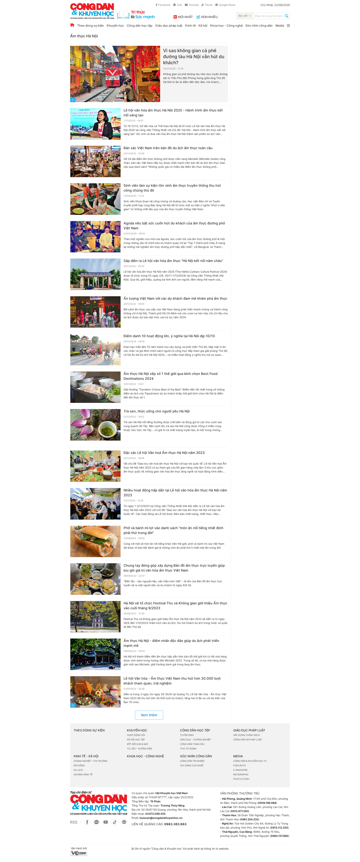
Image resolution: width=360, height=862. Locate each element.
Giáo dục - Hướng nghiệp (195, 739)
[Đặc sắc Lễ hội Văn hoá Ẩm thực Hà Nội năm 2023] (95, 466)
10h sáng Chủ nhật (192, 765)
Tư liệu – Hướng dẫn (139, 748)
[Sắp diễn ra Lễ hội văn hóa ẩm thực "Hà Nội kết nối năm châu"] (95, 274)
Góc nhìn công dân (259, 25)
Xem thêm (149, 715)
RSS (73, 822)
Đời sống (79, 765)
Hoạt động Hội (136, 735)
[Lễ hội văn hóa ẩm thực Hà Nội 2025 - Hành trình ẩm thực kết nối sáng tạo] (95, 124)
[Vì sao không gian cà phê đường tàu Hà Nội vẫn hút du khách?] (115, 74)
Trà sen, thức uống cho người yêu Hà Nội (157, 411)
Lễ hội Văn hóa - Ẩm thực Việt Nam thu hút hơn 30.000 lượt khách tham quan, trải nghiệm (172, 680)
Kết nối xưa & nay (137, 744)
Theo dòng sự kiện (90, 25)
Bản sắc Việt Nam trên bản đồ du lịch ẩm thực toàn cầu (168, 148)
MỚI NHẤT (185, 17)
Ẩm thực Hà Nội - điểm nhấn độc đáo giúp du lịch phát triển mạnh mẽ (171, 643)
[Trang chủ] (72, 25)
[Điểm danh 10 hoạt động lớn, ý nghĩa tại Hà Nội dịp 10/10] (95, 350)
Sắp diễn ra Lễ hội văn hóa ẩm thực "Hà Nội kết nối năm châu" (173, 261)
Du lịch (78, 770)
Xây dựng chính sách (246, 735)
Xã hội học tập (136, 739)
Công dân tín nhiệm (192, 761)
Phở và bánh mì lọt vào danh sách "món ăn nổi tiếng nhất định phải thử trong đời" (173, 530)
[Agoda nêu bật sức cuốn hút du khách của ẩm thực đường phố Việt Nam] (95, 237)
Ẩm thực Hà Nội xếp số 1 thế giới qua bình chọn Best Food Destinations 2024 (171, 376)
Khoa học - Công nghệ (226, 25)
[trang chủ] (112, 11)
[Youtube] (105, 824)
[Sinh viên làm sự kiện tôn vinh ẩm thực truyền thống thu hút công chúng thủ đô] (95, 199)
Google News (227, 4)
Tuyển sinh (187, 735)
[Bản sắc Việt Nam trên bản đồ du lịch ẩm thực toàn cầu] (95, 162)
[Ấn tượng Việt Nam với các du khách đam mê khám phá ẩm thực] (95, 312)
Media (279, 25)
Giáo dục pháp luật (168, 25)
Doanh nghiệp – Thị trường (90, 761)
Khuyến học (115, 25)
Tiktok (208, 4)
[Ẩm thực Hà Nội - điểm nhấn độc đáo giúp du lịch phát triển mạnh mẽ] (95, 654)
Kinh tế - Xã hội (196, 25)
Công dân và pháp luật (247, 739)
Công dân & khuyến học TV (250, 761)
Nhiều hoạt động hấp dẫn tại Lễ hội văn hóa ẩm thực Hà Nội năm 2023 (175, 492)
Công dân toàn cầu (192, 744)
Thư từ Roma (188, 748)
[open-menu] (288, 25)
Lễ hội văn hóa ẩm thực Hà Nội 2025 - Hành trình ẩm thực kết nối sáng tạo (173, 112)
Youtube (194, 4)
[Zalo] (96, 824)
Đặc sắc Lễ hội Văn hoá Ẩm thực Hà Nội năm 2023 (164, 453)
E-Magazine (240, 770)
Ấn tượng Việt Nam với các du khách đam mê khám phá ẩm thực (175, 298)
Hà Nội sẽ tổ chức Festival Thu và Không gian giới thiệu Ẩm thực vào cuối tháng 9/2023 (175, 605)
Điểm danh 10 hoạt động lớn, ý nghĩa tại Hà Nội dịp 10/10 (169, 336)
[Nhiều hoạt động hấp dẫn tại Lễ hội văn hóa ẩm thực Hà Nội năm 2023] (95, 504)
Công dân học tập (139, 25)
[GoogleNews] (124, 824)
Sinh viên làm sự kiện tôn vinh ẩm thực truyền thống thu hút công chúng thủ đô (172, 188)
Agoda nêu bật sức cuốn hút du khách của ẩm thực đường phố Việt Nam (174, 225)
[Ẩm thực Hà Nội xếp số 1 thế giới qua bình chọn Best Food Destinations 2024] (95, 387)
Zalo (179, 4)
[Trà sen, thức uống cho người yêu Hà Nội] (95, 425)
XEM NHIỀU (209, 17)
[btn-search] (287, 16)
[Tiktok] (114, 824)
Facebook (164, 4)
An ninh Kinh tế (83, 774)
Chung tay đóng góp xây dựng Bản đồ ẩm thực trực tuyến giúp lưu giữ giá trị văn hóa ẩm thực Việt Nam (174, 567)
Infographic (241, 774)
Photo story (241, 779)
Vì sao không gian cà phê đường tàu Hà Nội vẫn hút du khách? (193, 56)
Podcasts (239, 765)
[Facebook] (87, 824)
